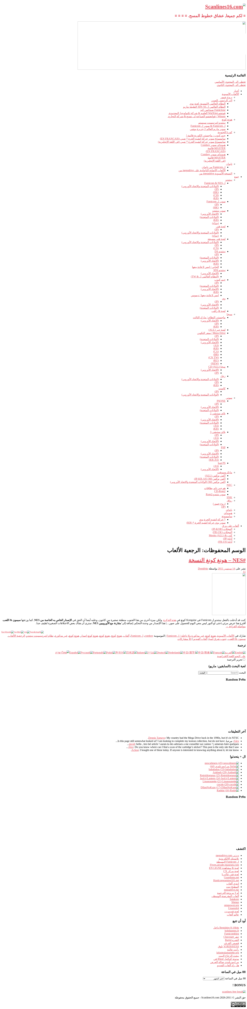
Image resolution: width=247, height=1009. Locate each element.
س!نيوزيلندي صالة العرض (224, 962)
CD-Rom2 (219, 491)
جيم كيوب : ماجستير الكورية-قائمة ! (205, 135)
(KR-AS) (214, 459)
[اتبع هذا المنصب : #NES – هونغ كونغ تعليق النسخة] (27, 632)
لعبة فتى (220, 226)
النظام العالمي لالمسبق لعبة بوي (207, 103)
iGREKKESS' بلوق (228, 946)
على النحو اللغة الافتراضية (231, 656)
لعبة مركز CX (231, 871)
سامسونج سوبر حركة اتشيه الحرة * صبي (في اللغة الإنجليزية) (191, 141)
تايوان (229, 164)
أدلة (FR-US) (225, 541)
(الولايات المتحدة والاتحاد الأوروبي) (200, 186)
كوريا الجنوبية (225, 132)
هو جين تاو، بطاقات (214, 488)
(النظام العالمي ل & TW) (205, 276)
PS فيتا (221, 463)
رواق (229, 500)
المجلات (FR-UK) (222, 532)
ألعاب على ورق (230, 525)
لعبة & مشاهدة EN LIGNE (224, 868)
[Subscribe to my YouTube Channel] (242, 48)
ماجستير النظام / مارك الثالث (209, 317)
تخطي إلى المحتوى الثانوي (231, 85)
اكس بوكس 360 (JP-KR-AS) (209, 478)
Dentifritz (203, 568)
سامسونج (227, 516)
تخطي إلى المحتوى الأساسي (230, 81)
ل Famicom (137, 635)
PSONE (221, 400)
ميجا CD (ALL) (216, 366)
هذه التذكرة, (169, 620)
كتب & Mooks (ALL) (220, 535)
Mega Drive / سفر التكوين (211, 333)
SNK (229, 497)
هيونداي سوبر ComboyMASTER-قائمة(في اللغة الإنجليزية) (213, 157)
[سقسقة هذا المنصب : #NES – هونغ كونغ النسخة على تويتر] (19, 632)
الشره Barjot (232, 940)
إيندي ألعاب (232, 883)
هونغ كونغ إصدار (89, 635)
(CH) (216, 195)
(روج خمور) (219, 503)
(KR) (216, 198)
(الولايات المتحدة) (209, 217)
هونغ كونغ (227, 119)
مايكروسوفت (224, 472)
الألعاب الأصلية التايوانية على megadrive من (201, 170)
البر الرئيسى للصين (221, 100)
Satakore (234, 899)
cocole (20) (223, 784)
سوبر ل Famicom (216, 201)
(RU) (216, 360)
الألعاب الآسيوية (230, 94)
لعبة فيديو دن (231, 911)
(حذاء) (215, 223)
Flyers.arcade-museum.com (224, 864)
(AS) (216, 345)
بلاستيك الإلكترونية (229, 858)
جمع (236, 176)
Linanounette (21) (212, 781)
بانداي (229, 510)
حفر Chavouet (231, 936)
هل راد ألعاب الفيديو (228, 965)
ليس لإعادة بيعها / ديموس (205, 295)
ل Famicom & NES (214, 183)
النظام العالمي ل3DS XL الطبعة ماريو (204, 106)
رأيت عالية (233, 949)
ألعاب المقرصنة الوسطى (225, 896)
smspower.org (231, 905)
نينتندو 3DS (219, 270)
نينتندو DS (220, 251)
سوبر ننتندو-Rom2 (215, 494)
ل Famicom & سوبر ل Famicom (208, 125)
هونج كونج (116, 635)
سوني (229, 397)
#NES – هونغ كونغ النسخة (217, 560)
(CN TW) (213, 357)
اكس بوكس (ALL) (215, 475)
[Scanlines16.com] (225, 7)
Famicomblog (231, 933)
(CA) (216, 351)
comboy (149, 635)
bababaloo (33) (217, 769)
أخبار (236, 90)
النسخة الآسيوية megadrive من (215, 173)
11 (244, 571)
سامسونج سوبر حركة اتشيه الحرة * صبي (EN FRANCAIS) (192, 138)
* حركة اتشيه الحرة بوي (212, 519)
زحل (222, 376)
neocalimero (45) (214, 763)
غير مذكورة (61, 635)
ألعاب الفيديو (200, 639)
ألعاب (126, 635)
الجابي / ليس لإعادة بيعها (205, 267)
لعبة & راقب (218, 311)
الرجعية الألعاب (16, 635)
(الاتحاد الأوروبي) (210, 213)
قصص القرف (231, 943)
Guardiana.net (231, 877)
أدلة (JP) (227, 538)
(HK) (216, 192)
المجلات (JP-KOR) (222, 529)
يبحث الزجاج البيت (229, 955)
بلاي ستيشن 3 (217, 432)
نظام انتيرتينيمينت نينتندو (39, 635)
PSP (223, 447)
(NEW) (215, 363)
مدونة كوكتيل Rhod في (226, 959)
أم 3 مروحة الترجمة (228, 893)
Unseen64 (233, 908)
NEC (229, 485)
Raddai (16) (223, 790)
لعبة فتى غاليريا (230, 874)
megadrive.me (231, 889)
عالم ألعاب (233, 914)
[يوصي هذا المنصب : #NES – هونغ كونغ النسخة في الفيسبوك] (7, 632)
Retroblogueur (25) (210, 775)
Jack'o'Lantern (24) (210, 778)
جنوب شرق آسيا (218, 639)
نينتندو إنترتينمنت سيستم (211, 122)
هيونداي (228, 513)
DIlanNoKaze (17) (211, 787)
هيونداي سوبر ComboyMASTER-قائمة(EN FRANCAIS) (213, 148)
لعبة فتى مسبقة (216, 239)
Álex (130, 747)
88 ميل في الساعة (235, 978)
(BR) (216, 354)
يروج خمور (226, 97)
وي (223, 298)
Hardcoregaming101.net (226, 880)
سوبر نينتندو (218, 210)
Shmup (235, 902)
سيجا (229, 314)
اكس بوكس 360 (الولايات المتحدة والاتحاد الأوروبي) (197, 482)
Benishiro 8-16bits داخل (226, 927)
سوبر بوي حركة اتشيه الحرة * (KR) (206, 522)
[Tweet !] (242, 39)
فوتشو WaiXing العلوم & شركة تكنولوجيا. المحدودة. (196, 113)
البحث (242, 672)
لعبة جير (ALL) (217, 329)
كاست (221, 388)
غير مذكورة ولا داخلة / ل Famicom (185, 635)
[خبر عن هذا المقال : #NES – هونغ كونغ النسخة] (37, 632)
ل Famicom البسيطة (227, 861)
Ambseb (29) (220, 772)
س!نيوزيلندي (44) (220, 766)
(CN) (216, 248)
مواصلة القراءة (236, 626)
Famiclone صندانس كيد (212, 110)
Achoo (135, 750)
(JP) (217, 189)
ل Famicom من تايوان (213, 167)
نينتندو (228, 179)
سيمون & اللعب (237, 639)
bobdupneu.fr (232, 930)
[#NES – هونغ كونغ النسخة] (229, 614)
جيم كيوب (219, 279)
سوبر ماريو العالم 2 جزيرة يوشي (207, 129)
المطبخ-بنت (232, 886)
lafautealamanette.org (227, 952)
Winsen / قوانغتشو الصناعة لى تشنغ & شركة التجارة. (196, 116)
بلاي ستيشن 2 (217, 413)
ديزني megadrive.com (227, 855)
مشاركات (184, 639)
